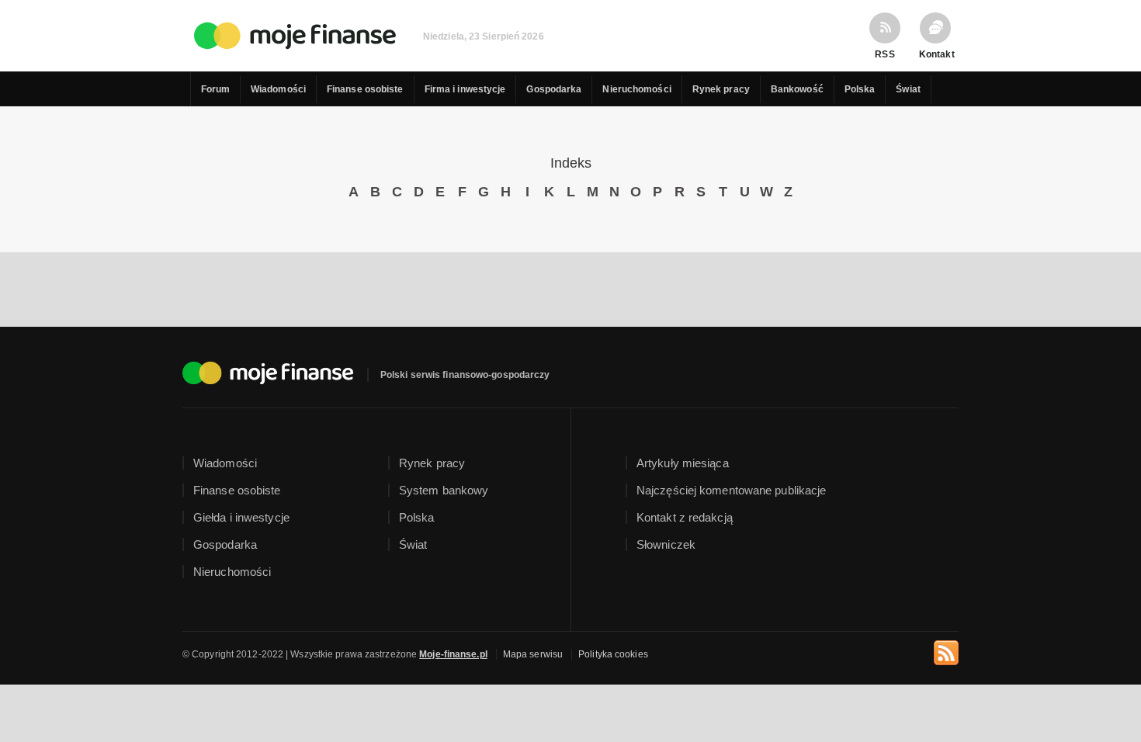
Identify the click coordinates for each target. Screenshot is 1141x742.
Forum (216, 89)
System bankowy (443, 490)
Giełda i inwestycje (241, 517)
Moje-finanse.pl (453, 654)
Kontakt (935, 54)
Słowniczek (665, 544)
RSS (884, 54)
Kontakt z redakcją (684, 517)
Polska (860, 89)
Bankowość (797, 89)
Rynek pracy (721, 89)
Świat (908, 89)
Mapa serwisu (533, 654)
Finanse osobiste (365, 89)
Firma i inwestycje (465, 89)
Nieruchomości (636, 89)
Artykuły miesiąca (682, 463)
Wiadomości (278, 89)
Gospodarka (553, 89)
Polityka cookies (613, 654)
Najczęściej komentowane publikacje (731, 490)
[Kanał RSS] (946, 650)
